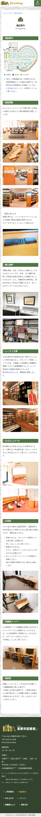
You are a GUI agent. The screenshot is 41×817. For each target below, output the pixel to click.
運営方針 (24, 805)
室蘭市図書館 (18, 13)
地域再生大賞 (13, 372)
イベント (22, 798)
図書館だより (10, 805)
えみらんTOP (7, 13)
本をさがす (9, 798)
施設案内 (22, 792)
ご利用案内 (9, 792)
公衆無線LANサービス (14, 88)
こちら (15, 544)
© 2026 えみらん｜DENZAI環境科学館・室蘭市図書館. (20, 815)
